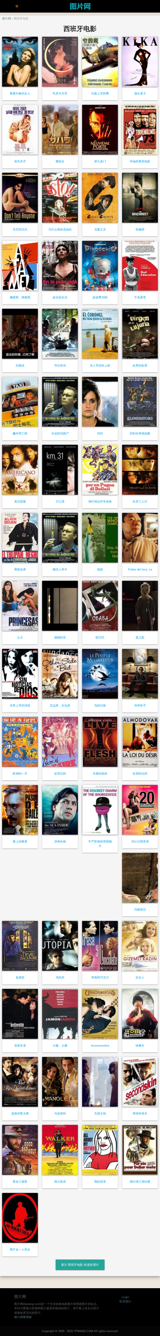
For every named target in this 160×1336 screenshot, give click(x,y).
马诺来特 (60, 1113)
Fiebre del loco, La (140, 569)
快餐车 (140, 1045)
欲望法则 (60, 773)
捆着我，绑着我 (20, 297)
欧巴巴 (100, 637)
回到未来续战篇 (140, 433)
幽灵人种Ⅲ (60, 569)
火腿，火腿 (60, 1045)
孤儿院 (140, 637)
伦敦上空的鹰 (100, 93)
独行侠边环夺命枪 (100, 501)
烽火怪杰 (60, 1181)
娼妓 (100, 569)
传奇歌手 (140, 705)
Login (125, 1297)
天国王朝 (100, 1113)
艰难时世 (60, 637)
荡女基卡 (140, 93)
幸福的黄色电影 (140, 161)
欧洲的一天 (20, 773)
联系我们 (125, 1301)
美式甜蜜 (20, 501)
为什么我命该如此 (60, 229)
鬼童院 (20, 977)
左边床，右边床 (60, 705)
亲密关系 (20, 1045)
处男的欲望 (140, 365)
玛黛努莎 (140, 909)
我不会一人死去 (20, 1249)
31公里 (60, 501)
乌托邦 (60, 977)
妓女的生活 (60, 297)
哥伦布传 (60, 365)
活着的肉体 (100, 773)
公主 (20, 637)
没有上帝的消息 (20, 705)
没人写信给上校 (100, 365)
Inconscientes (100, 1045)
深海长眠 (60, 841)
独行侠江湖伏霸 (140, 1181)
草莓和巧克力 (100, 977)
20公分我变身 (140, 841)
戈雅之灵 (100, 229)
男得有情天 (140, 1113)
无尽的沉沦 (20, 229)
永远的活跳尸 (60, 433)
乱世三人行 (140, 501)
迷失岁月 (20, 161)
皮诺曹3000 (100, 297)
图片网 (6, 18)
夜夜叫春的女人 (20, 93)
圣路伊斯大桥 (20, 1113)
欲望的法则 (140, 773)
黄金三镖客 (20, 1181)
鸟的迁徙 (100, 705)
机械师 (140, 229)
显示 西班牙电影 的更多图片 (80, 1265)
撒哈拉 (60, 161)
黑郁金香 (20, 569)
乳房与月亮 (60, 93)
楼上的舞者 (20, 841)
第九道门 (100, 161)
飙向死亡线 (20, 433)
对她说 (20, 365)
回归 (100, 433)
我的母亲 (100, 1181)
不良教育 (140, 297)
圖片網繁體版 (23, 1317)
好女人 (140, 977)
